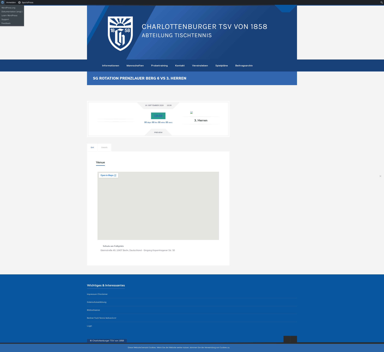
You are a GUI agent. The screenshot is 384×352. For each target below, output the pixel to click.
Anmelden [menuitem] (11, 2)
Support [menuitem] (5, 19)
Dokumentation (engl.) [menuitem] (12, 11)
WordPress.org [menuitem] (8, 7)
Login (89, 326)
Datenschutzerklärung (96, 302)
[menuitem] (2, 2)
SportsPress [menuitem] (27, 2)
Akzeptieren (235, 347)
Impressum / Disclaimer (97, 294)
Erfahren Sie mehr (248, 347)
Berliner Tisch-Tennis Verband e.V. (101, 318)
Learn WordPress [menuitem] (9, 15)
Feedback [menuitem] (6, 23)
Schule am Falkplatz (113, 246)
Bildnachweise (93, 310)
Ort (92, 147)
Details (104, 147)
